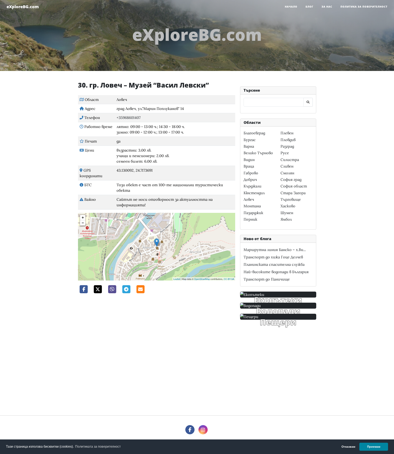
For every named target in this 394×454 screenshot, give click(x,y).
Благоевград (254, 133)
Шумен (287, 212)
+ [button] (83, 217)
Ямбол (286, 219)
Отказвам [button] (348, 446)
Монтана (252, 206)
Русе (285, 153)
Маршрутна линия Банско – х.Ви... (275, 249)
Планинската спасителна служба (274, 264)
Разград (287, 146)
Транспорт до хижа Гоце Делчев (273, 257)
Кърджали (252, 186)
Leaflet (176, 279)
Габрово (251, 173)
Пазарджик (253, 212)
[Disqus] (156, 354)
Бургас (250, 139)
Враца (249, 166)
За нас (327, 6)
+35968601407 (129, 117)
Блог (309, 6)
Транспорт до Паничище (267, 279)
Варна (249, 146)
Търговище (291, 199)
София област (294, 186)
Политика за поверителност (363, 6)
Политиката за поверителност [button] (98, 446)
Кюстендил (254, 192)
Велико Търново (258, 153)
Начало (291, 6)
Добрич (250, 179)
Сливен (287, 166)
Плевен (287, 133)
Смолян (287, 173)
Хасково (288, 206)
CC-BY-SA (229, 279)
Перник (250, 219)
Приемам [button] (373, 446)
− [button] (83, 223)
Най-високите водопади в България (276, 271)
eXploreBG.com (23, 6)
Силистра (290, 159)
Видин (249, 159)
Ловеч (249, 199)
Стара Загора (293, 192)
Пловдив (288, 139)
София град (291, 179)
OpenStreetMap (202, 279)
